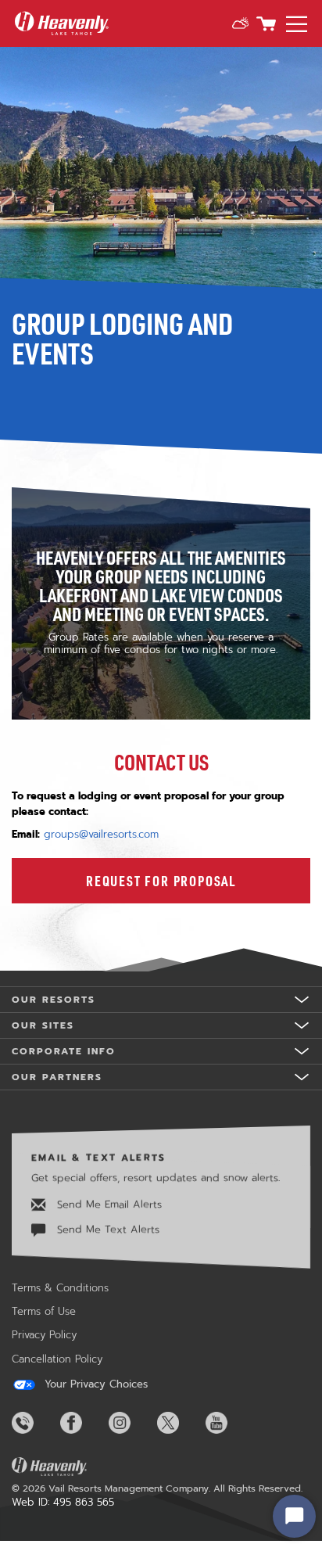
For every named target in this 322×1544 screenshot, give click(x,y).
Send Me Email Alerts (107, 1203)
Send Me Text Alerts (106, 1229)
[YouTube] (228, 1423)
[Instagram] (131, 1423)
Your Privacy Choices (94, 1384)
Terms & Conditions (60, 1287)
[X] (179, 1423)
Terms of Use (44, 1311)
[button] (240, 23)
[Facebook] (83, 1423)
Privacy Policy (44, 1334)
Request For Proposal (161, 880)
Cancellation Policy (57, 1359)
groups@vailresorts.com (101, 834)
